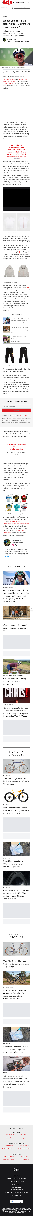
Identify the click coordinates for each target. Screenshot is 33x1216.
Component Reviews (8, 1159)
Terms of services (23, 415)
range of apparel (8, 83)
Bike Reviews (24, 1156)
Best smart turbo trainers (8, 1148)
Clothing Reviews (24, 1159)
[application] (16, 197)
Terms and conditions (16, 1181)
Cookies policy (16, 1187)
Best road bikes (9, 1145)
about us (16, 1176)
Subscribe (22, 2)
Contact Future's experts (16, 1178)
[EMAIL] (16, 545)
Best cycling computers (24, 1148)
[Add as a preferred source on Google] (16, 1201)
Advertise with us (16, 1190)
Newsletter (27, 71)
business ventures (9, 79)
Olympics (23, 1138)
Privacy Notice (24, 417)
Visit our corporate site (25, 1209)
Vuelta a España (10, 1138)
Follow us (17, 71)
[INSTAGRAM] (13, 545)
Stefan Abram (13, 39)
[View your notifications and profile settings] (13, 2)
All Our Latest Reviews (9, 1156)
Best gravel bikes (24, 1145)
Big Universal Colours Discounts (21, 8)
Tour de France (10, 1134)
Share (7, 71)
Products (5, 16)
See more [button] (16, 158)
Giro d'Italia (23, 1134)
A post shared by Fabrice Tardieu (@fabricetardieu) (16, 446)
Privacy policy (17, 1184)
